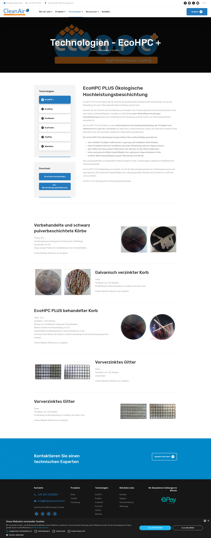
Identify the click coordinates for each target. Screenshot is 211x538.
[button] (70, 535)
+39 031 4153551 (47, 494)
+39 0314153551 (35, 3)
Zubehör (74, 498)
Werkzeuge (124, 506)
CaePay (98, 510)
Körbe (73, 495)
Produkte (59, 12)
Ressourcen (91, 12)
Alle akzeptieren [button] (155, 528)
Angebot (123, 498)
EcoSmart (99, 502)
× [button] (208, 521)
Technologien (75, 12)
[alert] (105, 528)
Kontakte (106, 12)
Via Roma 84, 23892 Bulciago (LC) (61, 3)
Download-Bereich (127, 502)
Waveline (98, 514)
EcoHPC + (99, 495)
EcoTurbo (98, 506)
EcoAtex (98, 498)
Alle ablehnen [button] (187, 528)
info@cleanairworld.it (14, 3)
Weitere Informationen (40, 528)
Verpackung (75, 502)
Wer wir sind (44, 12)
